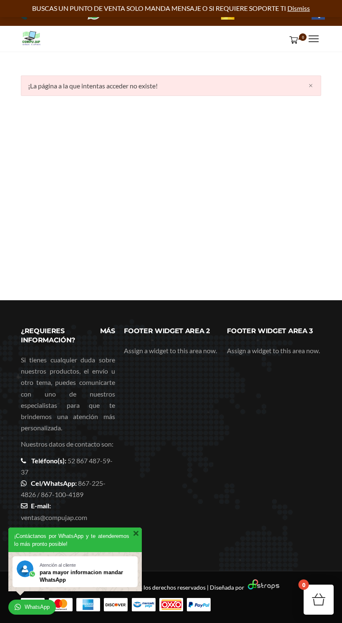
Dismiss (298, 8)
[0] (292, 39)
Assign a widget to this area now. (170, 350)
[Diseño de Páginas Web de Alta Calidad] (262, 587)
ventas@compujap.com (54, 517)
